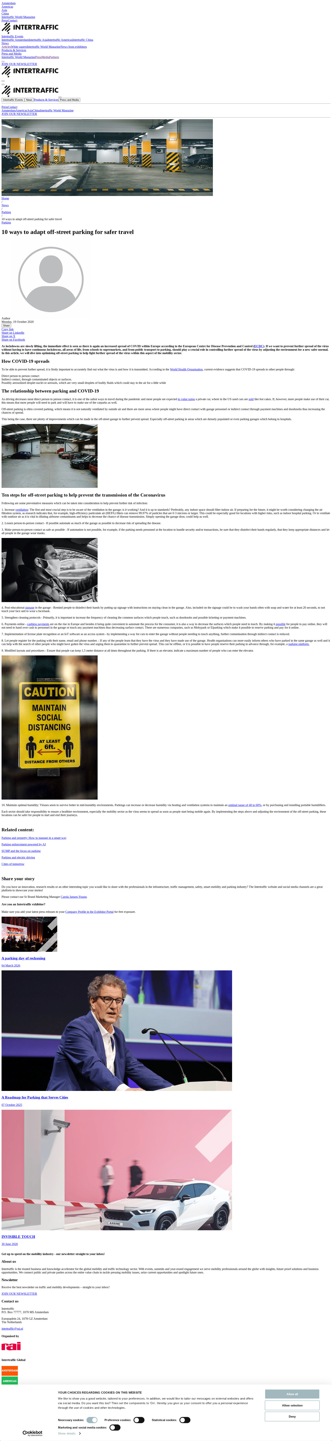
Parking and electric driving (18, 857)
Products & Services (14, 50)
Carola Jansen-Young (74, 896)
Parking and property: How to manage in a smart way (34, 837)
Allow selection (292, 1405)
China (5, 13)
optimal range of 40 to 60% (244, 805)
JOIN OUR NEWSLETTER (19, 64)
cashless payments (38, 624)
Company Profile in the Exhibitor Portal (89, 911)
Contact (12, 20)
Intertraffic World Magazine (18, 17)
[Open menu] (3, 84)
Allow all (292, 1394)
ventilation (21, 509)
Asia (4, 10)
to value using (186, 399)
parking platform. (298, 644)
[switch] (139, 1420)
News (5, 43)
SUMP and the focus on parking (21, 851)
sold (251, 399)
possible (281, 624)
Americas (7, 6)
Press (5, 20)
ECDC (258, 346)
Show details (67, 1433)
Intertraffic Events (12, 36)
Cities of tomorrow (13, 864)
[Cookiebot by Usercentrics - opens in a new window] (32, 1433)
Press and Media (12, 53)
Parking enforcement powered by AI (24, 844)
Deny (292, 1416)
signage (29, 607)
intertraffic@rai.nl (12, 1328)
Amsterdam (9, 3)
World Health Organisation (186, 369)
